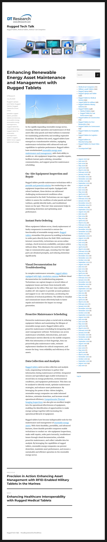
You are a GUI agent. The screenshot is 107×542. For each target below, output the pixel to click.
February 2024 (83, 225)
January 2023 (82, 253)
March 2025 (82, 196)
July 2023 (81, 240)
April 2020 (81, 326)
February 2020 (83, 330)
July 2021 (81, 293)
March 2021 (82, 302)
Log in (79, 376)
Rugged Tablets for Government (89, 126)
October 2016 (82, 359)
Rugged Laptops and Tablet (87, 93)
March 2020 (82, 328)
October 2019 (82, 339)
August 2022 (82, 264)
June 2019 (81, 348)
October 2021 (82, 286)
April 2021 (81, 300)
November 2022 (83, 258)
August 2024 (82, 212)
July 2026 (81, 161)
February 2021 (83, 304)
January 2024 (82, 227)
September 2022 (83, 262)
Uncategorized (83, 148)
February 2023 (83, 251)
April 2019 (81, 352)
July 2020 (81, 319)
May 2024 (81, 218)
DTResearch (11, 96)
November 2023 (83, 232)
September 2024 (83, 210)
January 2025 (82, 201)
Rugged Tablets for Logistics (87, 135)
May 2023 (81, 245)
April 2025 (81, 194)
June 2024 (81, 216)
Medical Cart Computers (86, 87)
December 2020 (83, 308)
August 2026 (82, 159)
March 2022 (82, 275)
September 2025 (83, 183)
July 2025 (81, 188)
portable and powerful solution (38, 185)
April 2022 (81, 273)
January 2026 (82, 174)
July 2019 (81, 346)
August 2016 (82, 363)
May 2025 (81, 192)
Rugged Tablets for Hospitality (88, 131)
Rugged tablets (31, 367)
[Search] (97, 74)
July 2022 (81, 267)
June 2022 (81, 269)
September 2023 (83, 236)
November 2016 (83, 357)
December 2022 (83, 256)
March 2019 (82, 355)
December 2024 (83, 203)
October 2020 (82, 313)
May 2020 (81, 324)
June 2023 (81, 242)
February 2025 (83, 199)
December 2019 (83, 335)
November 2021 (83, 284)
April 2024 (81, 221)
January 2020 (82, 333)
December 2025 (83, 177)
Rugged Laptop (83, 91)
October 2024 (82, 207)
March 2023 (82, 249)
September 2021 (83, 289)
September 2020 (83, 315)
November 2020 (83, 311)
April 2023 (81, 247)
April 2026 (81, 168)
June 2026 (81, 163)
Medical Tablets (85, 111)
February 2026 (83, 172)
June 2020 (81, 322)
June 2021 (81, 295)
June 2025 (81, 190)
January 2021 (82, 306)
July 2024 (81, 214)
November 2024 (83, 205)
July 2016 (81, 365)
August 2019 (82, 344)
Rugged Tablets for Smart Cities (12, 108)
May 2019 (81, 350)
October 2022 (82, 260)
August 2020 (82, 317)
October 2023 (82, 234)
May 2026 (81, 166)
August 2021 (82, 291)
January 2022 (82, 280)
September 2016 (83, 361)
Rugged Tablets (83, 109)
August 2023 (82, 238)
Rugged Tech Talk (20, 26)
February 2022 (83, 278)
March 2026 (82, 170)
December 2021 (83, 282)
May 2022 (81, 271)
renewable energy (13, 120)
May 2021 (81, 297)
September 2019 (83, 341)
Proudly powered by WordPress (31, 533)
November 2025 (83, 179)
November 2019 (83, 337)
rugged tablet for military (86, 102)
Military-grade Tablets (86, 89)
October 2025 (82, 181)
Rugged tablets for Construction (89, 118)
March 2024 (82, 223)
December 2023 (83, 229)
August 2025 (82, 185)
